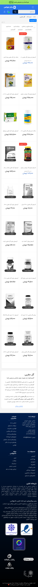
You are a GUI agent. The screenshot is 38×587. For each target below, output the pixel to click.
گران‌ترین (13, 29)
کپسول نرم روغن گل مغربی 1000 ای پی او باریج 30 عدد (22, 57)
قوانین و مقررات (11, 428)
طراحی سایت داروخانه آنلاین (23, 585)
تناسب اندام (13, 466)
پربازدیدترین (16, 26)
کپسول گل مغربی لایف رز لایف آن (9, 168)
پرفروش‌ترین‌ (28, 29)
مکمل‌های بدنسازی (30, 476)
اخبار (15, 458)
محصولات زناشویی (30, 473)
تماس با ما (13, 423)
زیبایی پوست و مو (11, 469)
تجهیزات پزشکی (30, 470)
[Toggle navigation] (33, 7)
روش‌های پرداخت (11, 434)
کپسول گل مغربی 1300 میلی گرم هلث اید (25, 204)
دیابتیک (14, 464)
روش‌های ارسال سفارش (9, 440)
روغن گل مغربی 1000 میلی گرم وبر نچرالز (26, 315)
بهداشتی (32, 459)
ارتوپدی (33, 462)
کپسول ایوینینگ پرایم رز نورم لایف (27, 168)
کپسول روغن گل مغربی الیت (10, 241)
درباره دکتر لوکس (11, 431)
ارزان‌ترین (20, 29)
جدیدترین (8, 26)
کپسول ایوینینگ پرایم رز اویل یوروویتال (26, 94)
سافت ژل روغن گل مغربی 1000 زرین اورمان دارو (24, 131)
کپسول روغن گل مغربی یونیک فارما (27, 352)
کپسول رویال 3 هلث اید (28, 241)
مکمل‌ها (33, 465)
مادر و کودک (31, 467)
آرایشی (33, 456)
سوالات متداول (12, 426)
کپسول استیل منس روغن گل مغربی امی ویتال (24, 278)
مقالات (14, 461)
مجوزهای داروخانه (11, 437)
